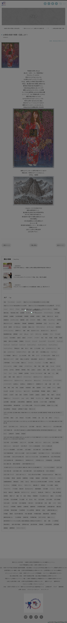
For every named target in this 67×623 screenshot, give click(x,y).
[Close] (33, 312)
